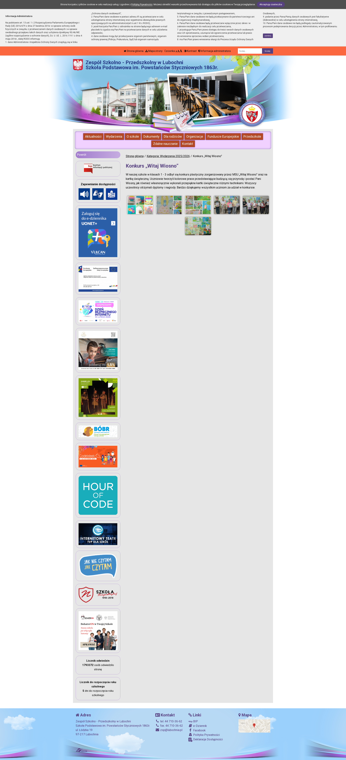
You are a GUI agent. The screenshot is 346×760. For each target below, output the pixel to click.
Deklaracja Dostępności (207, 739)
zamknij (267, 36)
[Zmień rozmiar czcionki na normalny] (176, 51)
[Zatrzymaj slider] (207, 116)
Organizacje (194, 136)
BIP (195, 721)
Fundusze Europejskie (223, 136)
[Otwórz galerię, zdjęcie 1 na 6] (140, 205)
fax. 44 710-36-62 (171, 725)
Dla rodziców (173, 136)
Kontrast (191, 51)
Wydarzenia (114, 136)
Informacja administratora (215, 51)
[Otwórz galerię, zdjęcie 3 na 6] (198, 205)
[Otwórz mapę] (254, 726)
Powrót (81, 154)
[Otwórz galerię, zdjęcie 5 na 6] (256, 205)
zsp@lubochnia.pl (170, 730)
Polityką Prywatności (141, 4)
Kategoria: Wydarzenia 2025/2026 (168, 156)
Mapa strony (155, 51)
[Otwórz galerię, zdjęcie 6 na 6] (198, 226)
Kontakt (187, 144)
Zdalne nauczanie (165, 144)
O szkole (133, 136)
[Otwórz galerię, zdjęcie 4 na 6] (227, 205)
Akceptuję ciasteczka (271, 4)
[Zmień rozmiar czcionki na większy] (178, 51)
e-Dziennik (199, 726)
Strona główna (134, 51)
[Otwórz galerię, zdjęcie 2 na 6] (169, 205)
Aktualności (93, 136)
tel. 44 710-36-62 (170, 721)
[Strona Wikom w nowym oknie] (81, 750)
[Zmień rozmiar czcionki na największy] (180, 51)
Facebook (199, 730)
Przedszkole (252, 136)
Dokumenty (151, 136)
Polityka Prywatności (206, 735)
